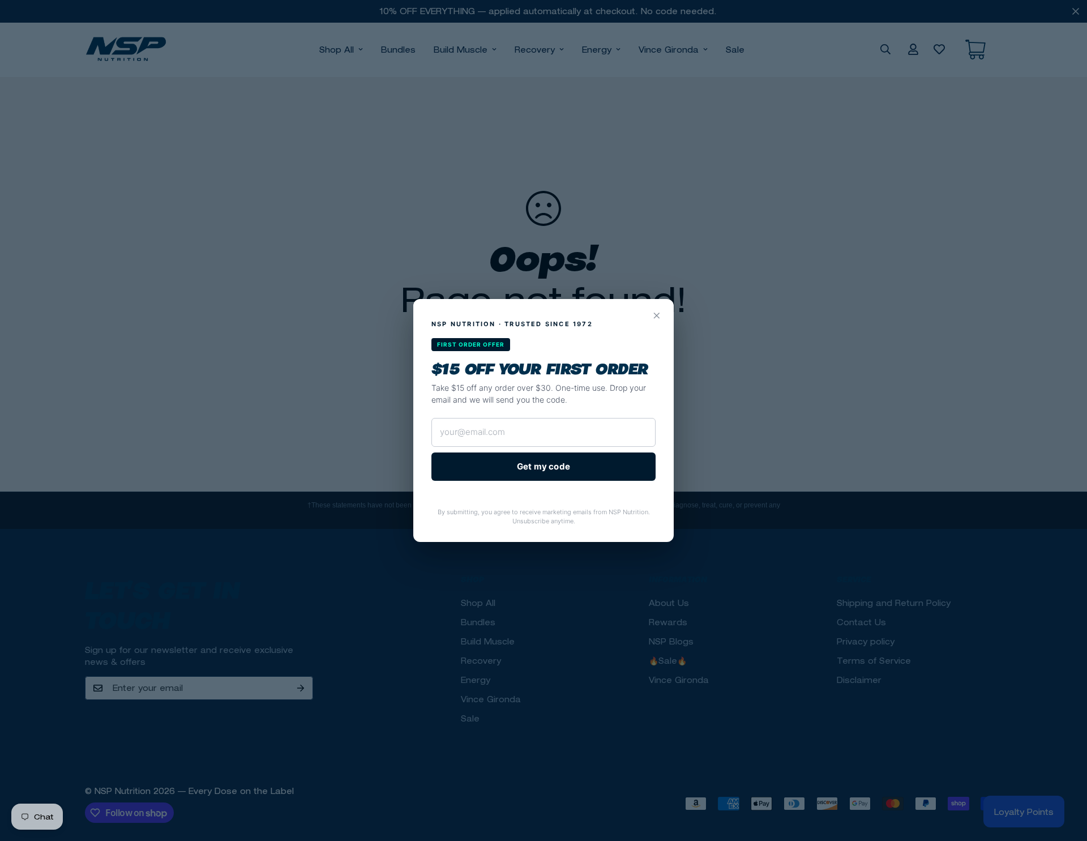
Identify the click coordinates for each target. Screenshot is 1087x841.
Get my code (543, 466)
